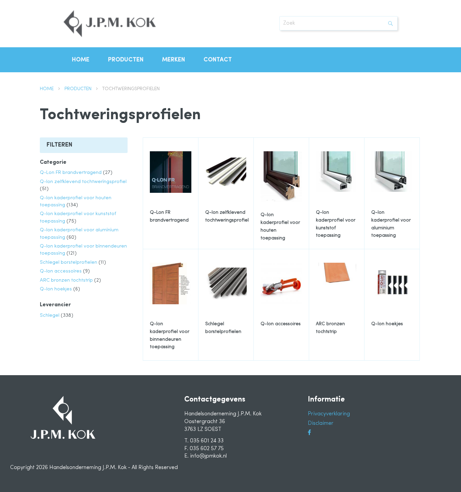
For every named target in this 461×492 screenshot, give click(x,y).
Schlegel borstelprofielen (73, 262)
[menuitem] (80, 59)
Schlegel (56, 315)
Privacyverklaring (329, 414)
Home (47, 89)
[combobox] (338, 23)
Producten (78, 89)
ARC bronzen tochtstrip (70, 280)
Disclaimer (320, 423)
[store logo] (109, 23)
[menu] (230, 59)
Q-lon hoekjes (60, 289)
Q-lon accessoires (65, 271)
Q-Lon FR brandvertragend (76, 172)
